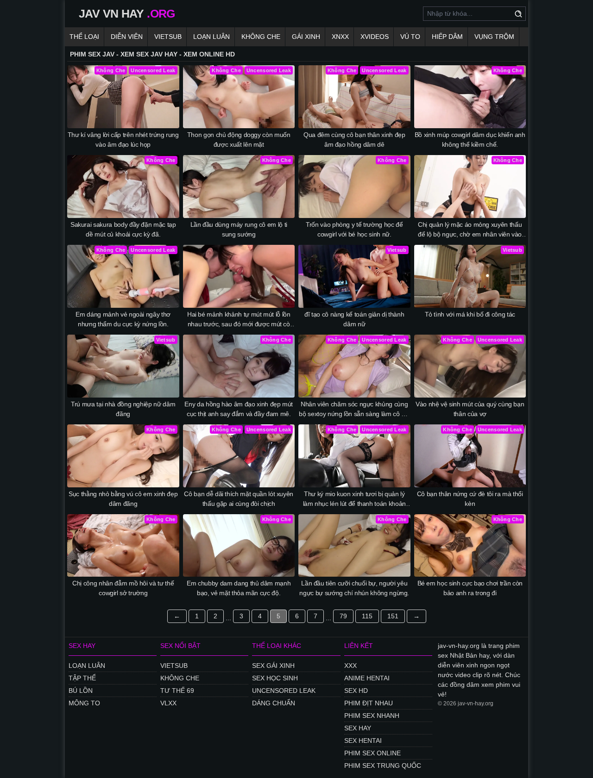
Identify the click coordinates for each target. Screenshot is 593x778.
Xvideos (374, 36)
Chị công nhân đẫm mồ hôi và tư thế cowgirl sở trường (123, 588)
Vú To (410, 36)
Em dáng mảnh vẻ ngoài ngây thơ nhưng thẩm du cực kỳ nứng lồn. (123, 319)
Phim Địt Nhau (368, 703)
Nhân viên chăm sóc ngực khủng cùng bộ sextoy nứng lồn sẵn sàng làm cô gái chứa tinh (354, 409)
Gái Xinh (306, 36)
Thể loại (84, 36)
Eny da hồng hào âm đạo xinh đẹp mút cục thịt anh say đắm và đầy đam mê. (238, 408)
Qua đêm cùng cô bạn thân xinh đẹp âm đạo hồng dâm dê (354, 139)
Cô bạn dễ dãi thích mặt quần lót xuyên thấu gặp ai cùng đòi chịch (238, 498)
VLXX (168, 703)
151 (392, 616)
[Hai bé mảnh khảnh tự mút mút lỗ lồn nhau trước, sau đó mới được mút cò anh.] (239, 276)
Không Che (260, 36)
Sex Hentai (363, 740)
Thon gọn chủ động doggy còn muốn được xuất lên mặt (238, 139)
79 (343, 616)
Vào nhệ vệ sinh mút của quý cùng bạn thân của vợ (470, 408)
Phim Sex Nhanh (371, 715)
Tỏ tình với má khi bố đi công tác (470, 314)
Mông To (84, 703)
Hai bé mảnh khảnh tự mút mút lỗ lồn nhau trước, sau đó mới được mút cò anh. (238, 320)
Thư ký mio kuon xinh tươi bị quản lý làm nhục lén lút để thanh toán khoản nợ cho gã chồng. (354, 499)
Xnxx (340, 36)
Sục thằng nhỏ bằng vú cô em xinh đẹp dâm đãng (123, 498)
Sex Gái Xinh (273, 665)
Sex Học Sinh (275, 678)
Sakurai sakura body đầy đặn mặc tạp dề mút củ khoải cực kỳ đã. (123, 229)
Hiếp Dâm (447, 36)
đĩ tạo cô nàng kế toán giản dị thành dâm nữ (354, 319)
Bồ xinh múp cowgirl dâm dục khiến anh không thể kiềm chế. (470, 139)
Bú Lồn (81, 690)
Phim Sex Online (372, 753)
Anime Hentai (367, 678)
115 (367, 616)
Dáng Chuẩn (273, 703)
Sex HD (356, 690)
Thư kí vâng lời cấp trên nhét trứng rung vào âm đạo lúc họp (123, 139)
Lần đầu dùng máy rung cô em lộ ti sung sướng (238, 229)
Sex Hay (357, 728)
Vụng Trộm (494, 36)
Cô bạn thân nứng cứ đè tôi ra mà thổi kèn (470, 498)
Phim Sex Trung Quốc (382, 765)
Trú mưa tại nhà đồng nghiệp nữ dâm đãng (123, 408)
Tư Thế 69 (177, 690)
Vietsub (168, 36)
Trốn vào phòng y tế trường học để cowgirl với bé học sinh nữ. (354, 229)
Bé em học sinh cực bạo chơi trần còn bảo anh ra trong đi (470, 588)
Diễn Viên (127, 36)
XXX (350, 665)
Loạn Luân (211, 36)
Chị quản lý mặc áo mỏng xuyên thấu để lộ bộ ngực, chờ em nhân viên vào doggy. (470, 230)
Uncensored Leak (283, 690)
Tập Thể (82, 678)
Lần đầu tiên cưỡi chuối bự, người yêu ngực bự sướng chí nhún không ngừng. (354, 588)
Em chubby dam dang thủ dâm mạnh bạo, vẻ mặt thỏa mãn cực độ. (238, 588)
